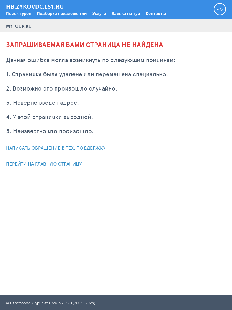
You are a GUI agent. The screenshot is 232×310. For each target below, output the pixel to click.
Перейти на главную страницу (44, 163)
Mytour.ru (19, 26)
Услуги (99, 13)
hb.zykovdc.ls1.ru (35, 6)
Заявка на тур (126, 13)
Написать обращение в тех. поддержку (55, 147)
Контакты (156, 13)
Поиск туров (18, 13)
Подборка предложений (62, 13)
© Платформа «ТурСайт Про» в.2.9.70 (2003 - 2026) (50, 303)
